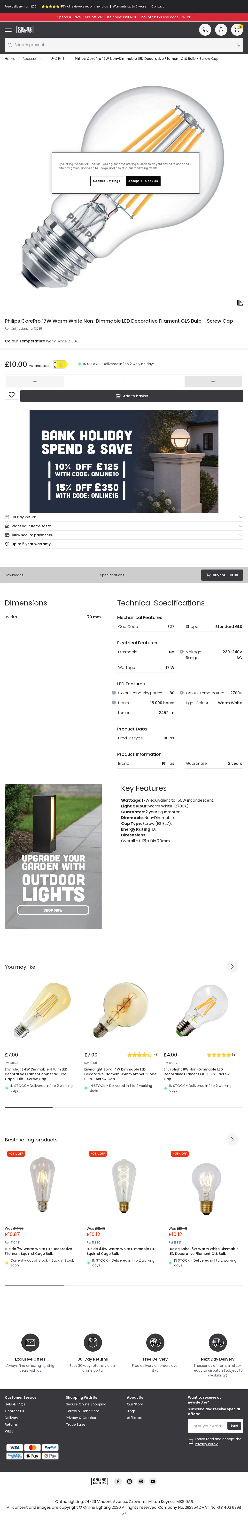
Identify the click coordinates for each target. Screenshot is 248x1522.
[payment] (32, 1447)
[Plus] (213, 381)
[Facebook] (118, 1482)
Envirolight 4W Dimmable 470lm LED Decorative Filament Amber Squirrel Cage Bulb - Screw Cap (36, 1074)
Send (234, 1426)
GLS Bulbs (59, 58)
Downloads (14, 575)
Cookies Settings (106, 181)
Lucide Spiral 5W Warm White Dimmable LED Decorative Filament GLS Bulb (204, 1251)
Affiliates (134, 1417)
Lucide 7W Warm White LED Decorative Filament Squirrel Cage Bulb (38, 1251)
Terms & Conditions (83, 1411)
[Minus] (35, 381)
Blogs (131, 1411)
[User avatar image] (221, 30)
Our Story (135, 1404)
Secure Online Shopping (86, 1404)
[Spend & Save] (124, 461)
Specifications (112, 575)
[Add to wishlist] (11, 395)
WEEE (9, 1431)
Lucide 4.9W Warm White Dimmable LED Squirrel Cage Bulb (121, 1251)
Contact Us (14, 1411)
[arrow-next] (232, 966)
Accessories (33, 58)
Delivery (11, 1417)
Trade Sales (75, 1424)
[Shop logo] (24, 29)
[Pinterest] (141, 1482)
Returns (11, 1424)
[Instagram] (129, 1482)
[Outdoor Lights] (53, 856)
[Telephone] (205, 30)
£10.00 (225, 575)
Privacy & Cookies (81, 1417)
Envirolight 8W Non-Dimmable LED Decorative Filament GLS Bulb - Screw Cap (197, 1074)
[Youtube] (153, 1482)
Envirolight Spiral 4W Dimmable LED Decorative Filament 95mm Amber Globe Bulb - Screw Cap (120, 1074)
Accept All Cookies (143, 181)
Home (10, 58)
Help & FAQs (15, 1404)
